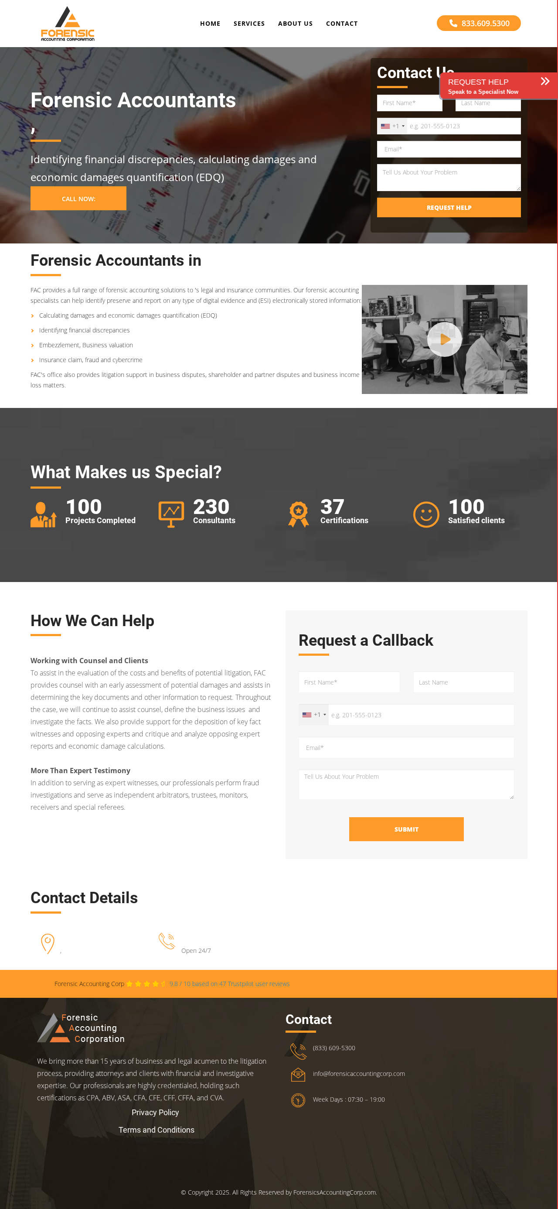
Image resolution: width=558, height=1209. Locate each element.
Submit (406, 829)
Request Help (449, 207)
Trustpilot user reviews (230, 984)
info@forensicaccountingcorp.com (359, 1073)
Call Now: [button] (78, 199)
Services (249, 23)
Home (210, 23)
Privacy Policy (155, 1112)
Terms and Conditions (156, 1129)
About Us (295, 23)
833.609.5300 (486, 23)
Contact (342, 23)
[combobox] (392, 126)
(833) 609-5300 (334, 1048)
